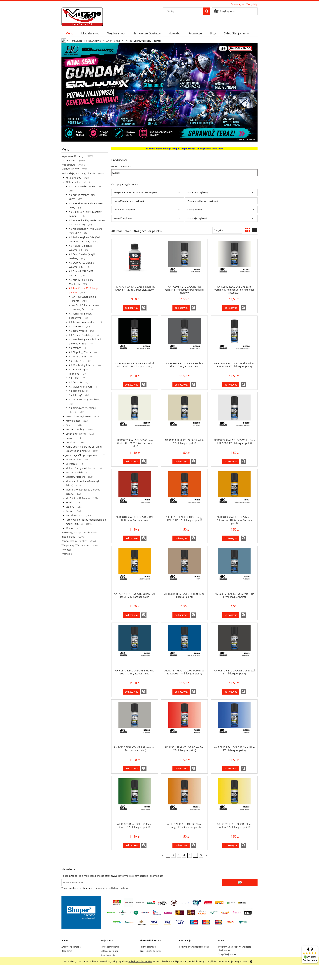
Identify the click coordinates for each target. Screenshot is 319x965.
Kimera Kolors (73, 459)
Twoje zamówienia (110, 946)
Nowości (66, 549)
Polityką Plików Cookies (140, 961)
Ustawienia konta (109, 950)
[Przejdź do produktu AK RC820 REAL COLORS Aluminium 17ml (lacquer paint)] (135, 722)
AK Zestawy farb (78, 330)
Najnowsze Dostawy (72, 156)
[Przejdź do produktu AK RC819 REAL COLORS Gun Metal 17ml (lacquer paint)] (234, 645)
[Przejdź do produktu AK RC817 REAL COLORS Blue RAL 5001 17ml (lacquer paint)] (135, 645)
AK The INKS (76, 326)
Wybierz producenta (121, 166)
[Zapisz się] (240, 882)
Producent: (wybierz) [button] (197, 192)
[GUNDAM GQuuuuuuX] (159, 92)
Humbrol (70, 442)
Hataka (69, 438)
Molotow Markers (75, 476)
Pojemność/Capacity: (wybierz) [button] (202, 200)
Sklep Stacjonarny (227, 954)
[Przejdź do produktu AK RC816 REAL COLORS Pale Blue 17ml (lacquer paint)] (234, 569)
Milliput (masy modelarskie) (81, 468)
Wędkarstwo (68, 164)
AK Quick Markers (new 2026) (85, 186)
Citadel (69, 425)
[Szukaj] (206, 11)
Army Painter (73, 420)
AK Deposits (75, 382)
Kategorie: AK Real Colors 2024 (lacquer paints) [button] (136, 192)
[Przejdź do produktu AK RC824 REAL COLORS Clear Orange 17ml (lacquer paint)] (184, 799)
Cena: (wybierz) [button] (194, 209)
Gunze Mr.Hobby (75, 429)
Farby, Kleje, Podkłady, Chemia (78, 173)
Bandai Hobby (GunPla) (74, 541)
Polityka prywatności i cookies (194, 946)
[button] (144, 308)
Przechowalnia (108, 955)
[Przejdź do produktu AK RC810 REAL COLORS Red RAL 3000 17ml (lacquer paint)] (135, 492)
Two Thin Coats (74, 515)
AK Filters (74, 378)
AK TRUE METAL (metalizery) (84, 399)
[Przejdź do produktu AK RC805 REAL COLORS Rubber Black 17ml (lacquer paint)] (184, 338)
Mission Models (74, 472)
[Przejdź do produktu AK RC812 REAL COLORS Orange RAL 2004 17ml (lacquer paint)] (184, 492)
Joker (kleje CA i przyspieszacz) (82, 455)
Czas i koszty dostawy (150, 950)
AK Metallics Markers (80, 386)
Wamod (70, 528)
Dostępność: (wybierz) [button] (124, 209)
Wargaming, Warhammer (75, 545)
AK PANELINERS (77, 356)
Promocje (66, 553)
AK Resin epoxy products (83, 322)
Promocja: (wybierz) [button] (197, 218)
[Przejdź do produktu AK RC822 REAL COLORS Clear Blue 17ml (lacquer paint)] (234, 722)
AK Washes (75, 347)
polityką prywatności (119, 887)
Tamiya (69, 511)
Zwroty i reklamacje (71, 946)
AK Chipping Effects (80, 352)
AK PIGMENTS (76, 360)
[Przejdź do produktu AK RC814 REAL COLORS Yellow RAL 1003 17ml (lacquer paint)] (135, 569)
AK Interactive (73, 182)
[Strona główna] (82, 16)
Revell (69, 502)
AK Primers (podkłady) (81, 335)
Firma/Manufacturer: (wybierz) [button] (129, 200)
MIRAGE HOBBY (70, 169)
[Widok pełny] (254, 230)
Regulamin (66, 950)
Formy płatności (148, 946)
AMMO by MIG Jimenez (78, 416)
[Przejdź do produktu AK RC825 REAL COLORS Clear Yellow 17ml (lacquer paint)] (234, 799)
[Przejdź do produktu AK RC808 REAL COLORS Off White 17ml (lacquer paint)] (184, 415)
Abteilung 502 (73, 177)
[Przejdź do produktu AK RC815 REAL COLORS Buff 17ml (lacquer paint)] (184, 569)
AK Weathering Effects (81, 365)
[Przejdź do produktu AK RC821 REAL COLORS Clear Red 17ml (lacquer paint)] (184, 722)
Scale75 (70, 506)
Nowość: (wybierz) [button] (123, 218)
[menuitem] (69, 33)
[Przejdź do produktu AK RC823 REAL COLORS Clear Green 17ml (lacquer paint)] (135, 799)
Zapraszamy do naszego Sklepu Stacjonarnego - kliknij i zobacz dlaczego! (184, 148)
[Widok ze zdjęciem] (247, 230)
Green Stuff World (76, 433)
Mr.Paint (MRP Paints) (78, 498)
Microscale (72, 463)
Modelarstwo (68, 160)
